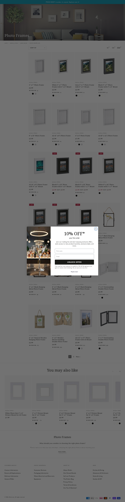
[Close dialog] (95, 228)
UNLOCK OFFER (74, 262)
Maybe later (74, 272)
